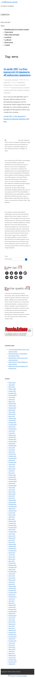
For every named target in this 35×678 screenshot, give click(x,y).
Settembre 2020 (12, 485)
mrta (15, 90)
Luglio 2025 (11, 399)
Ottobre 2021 (11, 460)
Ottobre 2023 (11, 426)
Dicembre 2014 (12, 609)
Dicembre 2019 (12, 504)
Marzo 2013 (11, 653)
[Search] (26, 259)
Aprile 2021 (11, 470)
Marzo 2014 (11, 628)
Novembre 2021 (12, 458)
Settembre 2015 (12, 596)
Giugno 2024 (11, 412)
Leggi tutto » (16, 119)
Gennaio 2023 (12, 437)
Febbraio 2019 (12, 521)
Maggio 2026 (11, 382)
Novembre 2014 (12, 611)
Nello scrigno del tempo (11, 34)
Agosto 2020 (11, 487)
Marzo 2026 (11, 386)
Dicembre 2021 (12, 456)
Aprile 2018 (11, 540)
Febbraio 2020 (12, 500)
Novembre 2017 (12, 550)
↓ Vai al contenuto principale (9, 2)
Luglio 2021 (11, 466)
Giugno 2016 (11, 578)
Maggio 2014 (11, 624)
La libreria (7, 40)
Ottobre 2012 (11, 664)
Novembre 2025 (12, 395)
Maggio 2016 (11, 580)
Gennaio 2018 (12, 546)
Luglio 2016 (11, 575)
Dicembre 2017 (12, 548)
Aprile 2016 (11, 582)
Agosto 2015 (11, 598)
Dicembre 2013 (12, 634)
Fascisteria (7, 37)
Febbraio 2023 (12, 435)
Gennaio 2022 (12, 454)
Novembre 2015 (12, 592)
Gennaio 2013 (12, 657)
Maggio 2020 (11, 494)
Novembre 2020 (12, 481)
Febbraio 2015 (12, 605)
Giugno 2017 (11, 556)
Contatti (7, 45)
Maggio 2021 (11, 468)
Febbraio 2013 (12, 655)
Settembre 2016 (12, 571)
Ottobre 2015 (11, 594)
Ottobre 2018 (11, 529)
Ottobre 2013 (11, 638)
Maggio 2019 (11, 515)
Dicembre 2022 (12, 439)
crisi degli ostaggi (18, 87)
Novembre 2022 (12, 441)
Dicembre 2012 (12, 659)
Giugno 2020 (11, 491)
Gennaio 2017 (12, 563)
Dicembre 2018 (12, 525)
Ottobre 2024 (11, 410)
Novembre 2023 (12, 424)
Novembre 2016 (12, 567)
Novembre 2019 (12, 506)
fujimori (26, 87)
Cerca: (6, 256)
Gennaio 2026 (12, 391)
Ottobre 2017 (11, 552)
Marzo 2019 (11, 519)
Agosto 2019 (11, 512)
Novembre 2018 (12, 527)
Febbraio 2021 (12, 475)
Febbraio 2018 (12, 544)
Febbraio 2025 (12, 403)
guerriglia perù (9, 90)
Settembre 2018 (12, 531)
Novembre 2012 (12, 661)
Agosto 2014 (11, 617)
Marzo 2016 (11, 584)
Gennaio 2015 (12, 607)
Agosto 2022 (11, 447)
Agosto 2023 (11, 431)
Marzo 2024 (11, 416)
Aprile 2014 (11, 626)
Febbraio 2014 (12, 630)
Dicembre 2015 (12, 590)
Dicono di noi (8, 42)
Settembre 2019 (12, 510)
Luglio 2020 (11, 489)
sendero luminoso (23, 90)
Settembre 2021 (12, 462)
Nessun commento (20, 85)
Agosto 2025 (11, 397)
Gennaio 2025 (12, 405)
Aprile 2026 (11, 384)
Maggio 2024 (11, 414)
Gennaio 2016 (12, 588)
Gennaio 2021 (12, 477)
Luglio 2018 (11, 533)
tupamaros (7, 92)
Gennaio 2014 (12, 632)
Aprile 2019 (11, 517)
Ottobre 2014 (11, 613)
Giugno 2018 (11, 536)
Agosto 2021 (11, 464)
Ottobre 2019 (11, 508)
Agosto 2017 (11, 554)
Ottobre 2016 (11, 569)
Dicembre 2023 (12, 422)
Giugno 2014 (11, 622)
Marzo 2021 (11, 473)
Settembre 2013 (12, 640)
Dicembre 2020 (12, 479)
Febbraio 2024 (12, 418)
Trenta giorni (8, 32)
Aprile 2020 (11, 496)
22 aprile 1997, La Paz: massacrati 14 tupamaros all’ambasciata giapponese (17, 72)
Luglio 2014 (11, 620)
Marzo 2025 (11, 401)
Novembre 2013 (12, 636)
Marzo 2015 (11, 603)
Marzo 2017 (11, 561)
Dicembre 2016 (12, 565)
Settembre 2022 (12, 445)
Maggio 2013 (11, 649)
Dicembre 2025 (12, 393)
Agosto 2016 (11, 573)
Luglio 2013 (11, 645)
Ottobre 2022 (11, 443)
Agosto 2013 (11, 643)
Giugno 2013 (11, 647)
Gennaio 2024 (12, 420)
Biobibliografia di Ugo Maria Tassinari (16, 29)
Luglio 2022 (11, 449)
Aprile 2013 (11, 651)
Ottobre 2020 (11, 483)
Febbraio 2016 (12, 586)
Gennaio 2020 (12, 502)
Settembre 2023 (12, 428)
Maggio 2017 (11, 559)
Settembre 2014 (12, 615)
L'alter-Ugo (5, 14)
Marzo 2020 (11, 498)
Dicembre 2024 (12, 407)
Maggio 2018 (11, 538)
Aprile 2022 (11, 452)
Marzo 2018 (11, 542)
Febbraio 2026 (12, 389)
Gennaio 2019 (12, 523)
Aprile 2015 (11, 601)
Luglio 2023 (11, 433)
